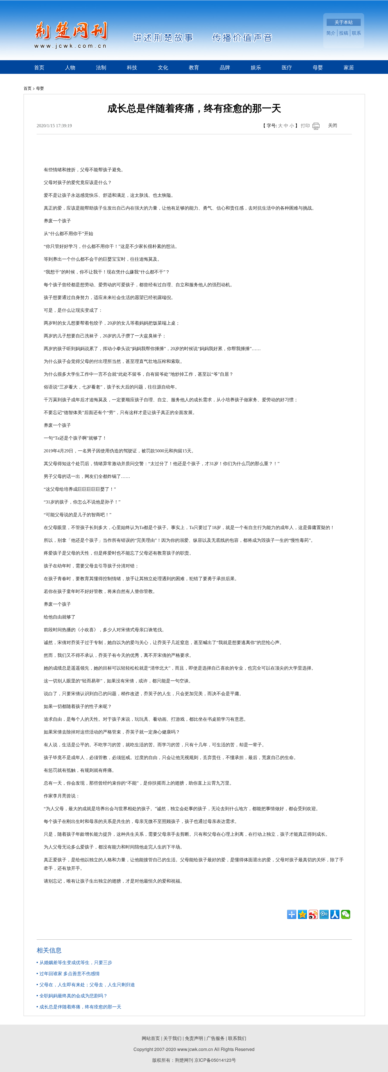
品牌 (225, 67)
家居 (349, 67)
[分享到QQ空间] (302, 914)
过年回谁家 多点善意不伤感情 (69, 973)
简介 (330, 33)
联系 (356, 33)
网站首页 (151, 1038)
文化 (163, 67)
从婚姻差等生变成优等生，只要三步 (75, 962)
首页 (39, 67)
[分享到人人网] (334, 914)
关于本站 (344, 22)
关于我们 (172, 1038)
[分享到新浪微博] (313, 914)
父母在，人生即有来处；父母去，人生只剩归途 (87, 984)
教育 (194, 67)
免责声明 (194, 1038)
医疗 (287, 67)
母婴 (318, 67)
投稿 (343, 33)
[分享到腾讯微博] (324, 914)
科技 (132, 67)
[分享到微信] (345, 914)
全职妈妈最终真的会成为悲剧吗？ (73, 995)
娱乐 (256, 67)
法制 (101, 67)
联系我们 (237, 1038)
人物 (70, 67)
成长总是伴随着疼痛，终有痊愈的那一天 (80, 1006)
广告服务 (215, 1038)
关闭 (332, 125)
